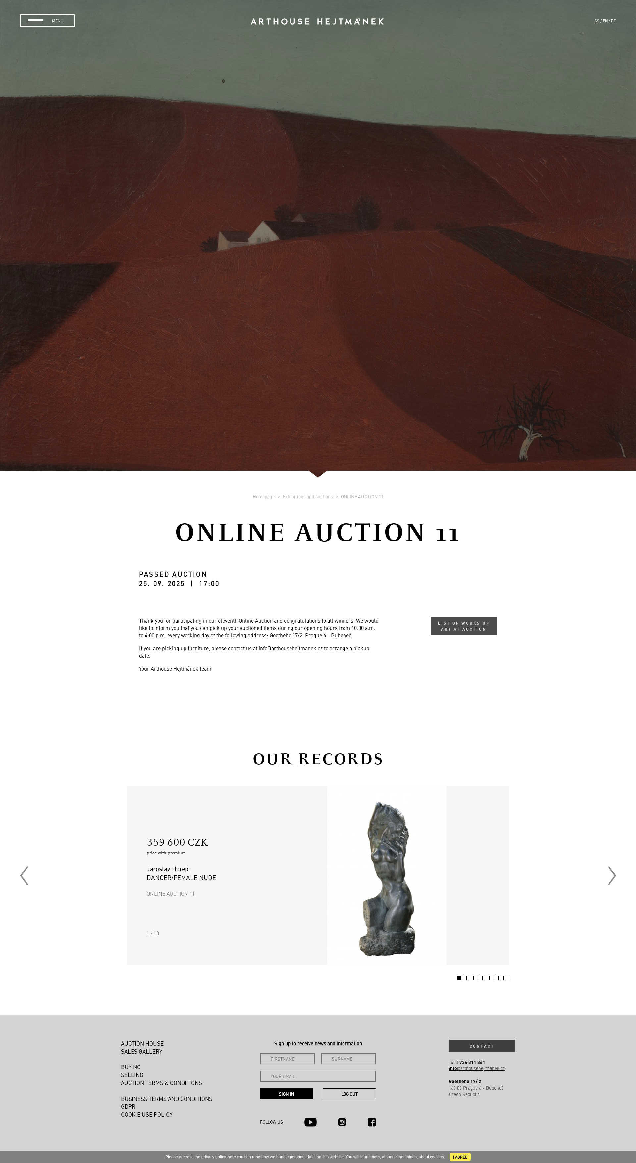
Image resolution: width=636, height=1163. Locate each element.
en (605, 21)
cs (596, 20)
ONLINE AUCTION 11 (362, 496)
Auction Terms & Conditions (161, 1083)
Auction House (142, 1043)
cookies (437, 1157)
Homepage (264, 496)
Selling (132, 1075)
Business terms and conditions (166, 1099)
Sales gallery (141, 1051)
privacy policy (213, 1157)
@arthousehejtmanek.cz (477, 1068)
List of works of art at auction (464, 626)
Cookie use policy (147, 1114)
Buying (131, 1067)
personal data (302, 1157)
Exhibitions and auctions (308, 496)
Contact (482, 1046)
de (613, 20)
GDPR (128, 1106)
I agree (460, 1157)
